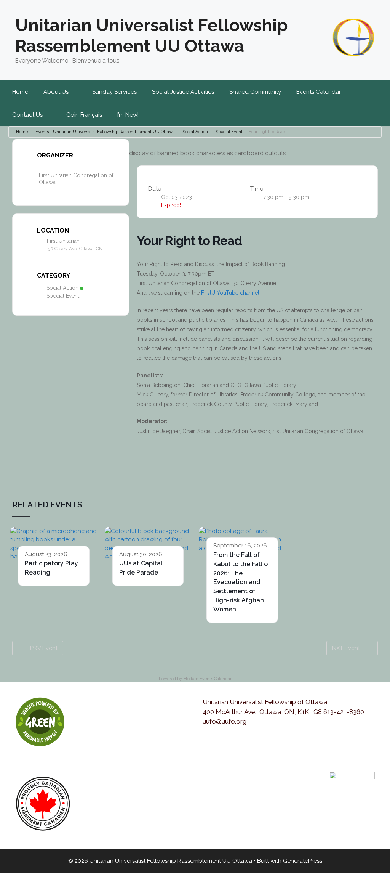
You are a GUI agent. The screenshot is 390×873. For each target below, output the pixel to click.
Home (20, 91)
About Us (56, 91)
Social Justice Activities (183, 91)
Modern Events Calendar (207, 678)
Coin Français (84, 114)
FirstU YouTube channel (230, 293)
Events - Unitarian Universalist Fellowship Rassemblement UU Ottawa (105, 131)
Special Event (229, 131)
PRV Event (44, 648)
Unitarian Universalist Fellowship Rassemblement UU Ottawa (151, 35)
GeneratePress (302, 860)
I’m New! (128, 114)
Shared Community (255, 91)
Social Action (195, 131)
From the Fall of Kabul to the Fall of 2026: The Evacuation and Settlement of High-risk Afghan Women (241, 582)
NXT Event (346, 648)
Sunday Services (114, 91)
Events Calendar (318, 91)
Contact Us (27, 114)
